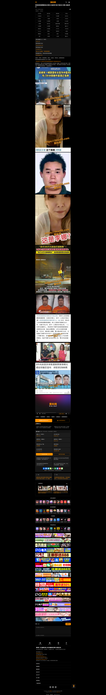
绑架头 (48, 416)
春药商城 (57, 13)
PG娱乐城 (39, 16)
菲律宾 (37, 416)
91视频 (48, 36)
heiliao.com (56, 435)
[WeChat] (51, 468)
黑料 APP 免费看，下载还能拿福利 (43, 51)
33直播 (39, 23)
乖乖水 (66, 13)
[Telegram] (48, 468)
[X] (53, 468)
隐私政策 (51, 694)
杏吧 (39, 36)
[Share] (44, 468)
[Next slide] (69, 489)
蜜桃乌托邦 (66, 23)
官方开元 (66, 16)
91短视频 (48, 28)
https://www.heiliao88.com (41, 656)
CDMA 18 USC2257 (57, 694)
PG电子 (39, 18)
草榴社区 (39, 33)
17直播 (48, 18)
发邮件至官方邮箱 (62, 454)
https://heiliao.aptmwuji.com (41, 659)
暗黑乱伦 (57, 26)
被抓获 (53, 416)
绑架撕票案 (43, 416)
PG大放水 (66, 21)
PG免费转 (48, 21)
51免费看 (48, 26)
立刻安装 (38, 445)
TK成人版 (66, 28)
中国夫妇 (58, 416)
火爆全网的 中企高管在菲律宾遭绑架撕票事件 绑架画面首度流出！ (48, 61)
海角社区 (39, 28)
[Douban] (55, 468)
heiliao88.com (38, 49)
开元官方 (66, 18)
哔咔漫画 (66, 33)
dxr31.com (56, 440)
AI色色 (48, 33)
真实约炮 (48, 13)
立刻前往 (55, 445)
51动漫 (57, 36)
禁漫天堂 (57, 31)
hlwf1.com (38, 41)
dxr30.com (38, 440)
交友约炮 (39, 13)
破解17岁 (66, 26)
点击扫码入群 (56, 450)
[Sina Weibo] (60, 468)
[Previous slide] (37, 489)
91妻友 (66, 31)
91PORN (57, 28)
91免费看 (39, 26)
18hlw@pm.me (39, 55)
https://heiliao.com (39, 45)
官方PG (48, 16)
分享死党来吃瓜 (62, 420)
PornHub (39, 31)
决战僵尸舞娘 (57, 23)
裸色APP (66, 36)
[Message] (62, 468)
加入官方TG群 (44, 454)
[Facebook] (46, 468)
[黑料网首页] (53, 2)
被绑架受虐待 (64, 416)
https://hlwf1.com (39, 653)
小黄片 (57, 33)
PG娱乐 (57, 18)
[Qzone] (57, 468)
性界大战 (48, 23)
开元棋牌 (57, 16)
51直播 (57, 21)
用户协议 (47, 694)
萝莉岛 (48, 31)
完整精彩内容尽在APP (43, 420)
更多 (66, 483)
